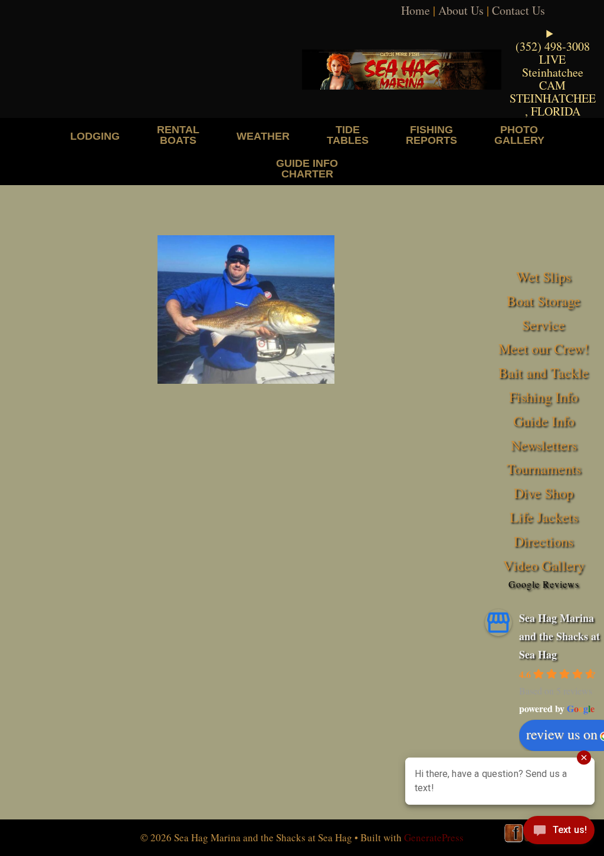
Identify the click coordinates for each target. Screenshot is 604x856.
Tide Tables (348, 135)
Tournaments (544, 468)
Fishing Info (543, 396)
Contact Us (518, 10)
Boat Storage (543, 300)
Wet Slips (543, 276)
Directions (543, 541)
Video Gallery (544, 565)
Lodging (95, 135)
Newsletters (544, 445)
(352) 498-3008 (553, 46)
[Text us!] (559, 832)
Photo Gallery (519, 135)
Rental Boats (178, 135)
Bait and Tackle (543, 372)
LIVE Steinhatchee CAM (552, 72)
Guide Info (544, 420)
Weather (263, 135)
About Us (461, 10)
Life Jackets (544, 517)
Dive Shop (543, 492)
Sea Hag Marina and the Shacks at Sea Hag (559, 635)
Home (415, 10)
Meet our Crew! (543, 348)
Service (543, 324)
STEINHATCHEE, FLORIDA (553, 104)
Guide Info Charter (307, 168)
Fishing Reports (431, 135)
